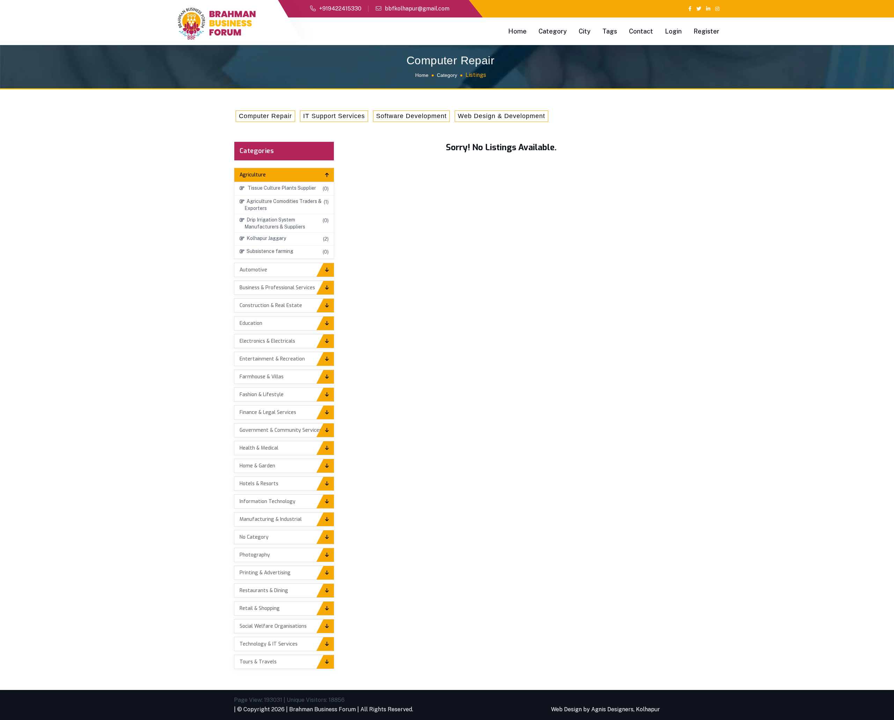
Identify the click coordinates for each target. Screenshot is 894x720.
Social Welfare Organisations (273, 626)
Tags (609, 31)
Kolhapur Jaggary (265, 238)
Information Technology (267, 501)
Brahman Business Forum (322, 709)
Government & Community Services (281, 430)
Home (517, 31)
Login (673, 31)
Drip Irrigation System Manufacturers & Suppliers (274, 223)
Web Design (566, 709)
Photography (255, 555)
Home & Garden (257, 466)
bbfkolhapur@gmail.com (417, 8)
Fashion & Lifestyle (262, 394)
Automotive (253, 270)
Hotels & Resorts (259, 483)
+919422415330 (340, 8)
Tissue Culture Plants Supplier (280, 188)
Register (706, 31)
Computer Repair (265, 115)
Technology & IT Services (269, 644)
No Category (254, 537)
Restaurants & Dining (264, 590)
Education (251, 323)
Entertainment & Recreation (272, 359)
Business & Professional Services (277, 287)
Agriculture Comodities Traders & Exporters (283, 204)
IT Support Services (334, 115)
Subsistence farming (268, 251)
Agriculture (253, 175)
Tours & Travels (258, 662)
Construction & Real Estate (271, 305)
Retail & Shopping (260, 608)
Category (552, 31)
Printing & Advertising (265, 572)
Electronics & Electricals (267, 341)
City (585, 31)
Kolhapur (648, 709)
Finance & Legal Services (268, 412)
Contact (641, 31)
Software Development (411, 115)
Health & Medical (259, 448)
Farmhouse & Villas (262, 376)
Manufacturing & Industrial (271, 519)
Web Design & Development (501, 115)
